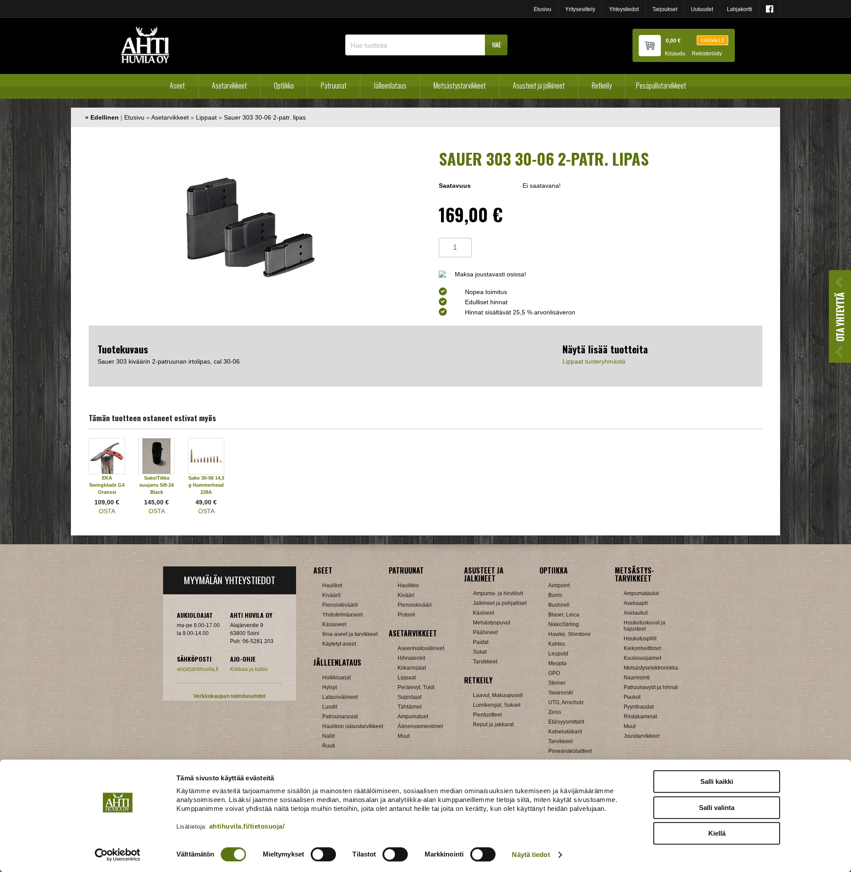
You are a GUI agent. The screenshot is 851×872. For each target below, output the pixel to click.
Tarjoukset (664, 9)
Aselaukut (636, 613)
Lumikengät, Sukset (496, 705)
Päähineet (485, 632)
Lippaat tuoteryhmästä (593, 361)
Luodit (329, 707)
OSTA (107, 511)
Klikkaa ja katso (249, 669)
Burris (555, 595)
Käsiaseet (334, 624)
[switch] (323, 854)
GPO (554, 673)
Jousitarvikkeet (642, 736)
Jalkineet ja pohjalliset (500, 603)
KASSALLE (713, 40)
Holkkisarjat (336, 677)
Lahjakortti (739, 9)
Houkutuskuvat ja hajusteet (644, 626)
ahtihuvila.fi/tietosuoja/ (247, 826)
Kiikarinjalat (412, 668)
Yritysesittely (580, 9)
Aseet (177, 85)
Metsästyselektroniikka (651, 668)
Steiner (557, 683)
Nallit (328, 736)
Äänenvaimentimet (420, 726)
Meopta (557, 663)
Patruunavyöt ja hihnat (651, 687)
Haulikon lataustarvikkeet (352, 726)
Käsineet (483, 613)
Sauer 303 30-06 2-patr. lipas (265, 117)
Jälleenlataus (390, 85)
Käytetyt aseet (339, 644)
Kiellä (717, 833)
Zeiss (554, 712)
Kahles (556, 644)
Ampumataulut (641, 593)
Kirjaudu (675, 54)
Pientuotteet (487, 715)
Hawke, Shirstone (569, 634)
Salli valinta (716, 807)
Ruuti (328, 746)
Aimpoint (559, 585)
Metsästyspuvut (491, 623)
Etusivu (542, 9)
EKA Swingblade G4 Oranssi (107, 485)
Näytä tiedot (531, 854)
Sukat (480, 652)
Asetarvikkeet (229, 85)
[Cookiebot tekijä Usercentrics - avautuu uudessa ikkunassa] (117, 854)
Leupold (558, 654)
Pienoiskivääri (415, 605)
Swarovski (560, 693)
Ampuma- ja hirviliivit (498, 593)
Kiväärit (331, 595)
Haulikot (332, 585)
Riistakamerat (640, 716)
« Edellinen (102, 117)
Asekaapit (636, 603)
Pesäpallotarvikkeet (661, 85)
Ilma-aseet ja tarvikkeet (350, 634)
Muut (404, 736)
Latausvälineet (340, 697)
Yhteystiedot (624, 9)
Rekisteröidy (707, 54)
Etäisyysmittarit (566, 722)
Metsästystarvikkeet (459, 85)
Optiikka (284, 85)
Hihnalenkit (411, 658)
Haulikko (408, 585)
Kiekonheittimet (642, 648)
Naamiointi (637, 677)
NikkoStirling (563, 624)
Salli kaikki (716, 781)
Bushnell (559, 605)
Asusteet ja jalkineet (539, 85)
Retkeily (602, 85)
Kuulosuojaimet (642, 658)
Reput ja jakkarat (493, 724)
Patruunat (334, 85)
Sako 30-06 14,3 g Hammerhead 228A (206, 485)
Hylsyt (329, 687)
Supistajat (410, 697)
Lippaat (206, 117)
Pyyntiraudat (639, 707)
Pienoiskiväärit (340, 605)
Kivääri (406, 595)
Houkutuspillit (640, 639)
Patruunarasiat (340, 716)
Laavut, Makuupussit (498, 695)
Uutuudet (702, 9)
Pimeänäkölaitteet (570, 751)
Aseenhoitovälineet (421, 648)
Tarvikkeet (485, 662)
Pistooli (406, 615)
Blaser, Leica (563, 615)
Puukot (632, 697)
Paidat (480, 642)
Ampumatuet (413, 716)
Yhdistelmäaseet (342, 615)
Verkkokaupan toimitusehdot (229, 696)
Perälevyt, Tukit (416, 687)
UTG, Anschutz (566, 702)
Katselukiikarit (565, 732)
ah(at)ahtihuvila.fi (198, 669)
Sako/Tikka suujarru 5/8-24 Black (156, 485)
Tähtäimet (410, 707)
